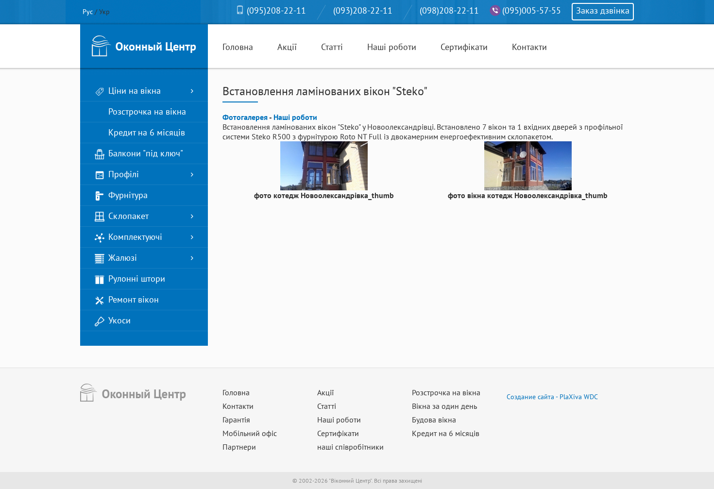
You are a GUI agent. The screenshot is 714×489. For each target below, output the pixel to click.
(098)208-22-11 (449, 10)
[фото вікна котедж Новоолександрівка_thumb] (528, 165)
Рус (88, 11)
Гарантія (236, 419)
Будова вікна (434, 419)
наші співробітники (350, 447)
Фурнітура (128, 195)
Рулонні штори (136, 278)
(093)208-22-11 (362, 10)
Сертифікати (464, 46)
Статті (332, 46)
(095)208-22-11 (276, 10)
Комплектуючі (135, 236)
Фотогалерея (245, 117)
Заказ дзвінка (602, 10)
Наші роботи (391, 46)
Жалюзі (122, 257)
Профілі (123, 174)
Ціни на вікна (134, 90)
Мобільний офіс (249, 433)
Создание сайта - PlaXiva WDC (552, 396)
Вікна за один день (444, 406)
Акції (287, 46)
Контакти (529, 46)
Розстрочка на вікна (147, 111)
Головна (237, 46)
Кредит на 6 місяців (146, 132)
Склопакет (128, 215)
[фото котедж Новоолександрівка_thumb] (324, 165)
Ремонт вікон (133, 299)
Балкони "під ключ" (145, 153)
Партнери (239, 447)
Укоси (119, 320)
